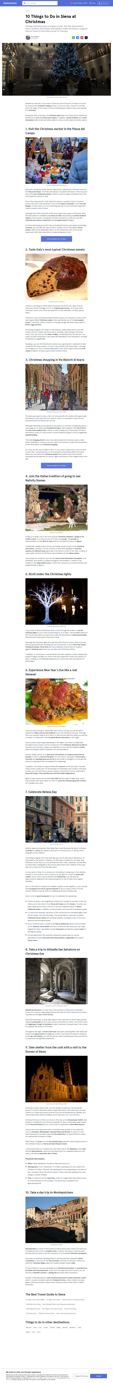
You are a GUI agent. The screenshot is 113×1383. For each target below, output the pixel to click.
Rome (35, 1327)
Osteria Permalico (34, 901)
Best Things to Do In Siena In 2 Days (52, 1309)
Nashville (65, 1327)
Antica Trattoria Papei (35, 924)
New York (28, 1327)
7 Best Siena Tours (31, 1313)
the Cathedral (74, 1115)
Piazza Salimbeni (57, 647)
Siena (27, 10)
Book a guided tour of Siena (56, 239)
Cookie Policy (35, 1378)
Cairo (33, 1332)
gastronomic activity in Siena (56, 351)
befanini (28, 891)
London (46, 1327)
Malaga (59, 1327)
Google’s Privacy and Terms (49, 1378)
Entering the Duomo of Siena (35, 1120)
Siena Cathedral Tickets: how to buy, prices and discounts (59, 1304)
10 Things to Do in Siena (53, 1299)
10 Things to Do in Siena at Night (35, 1299)
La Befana (82, 848)
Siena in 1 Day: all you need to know (66, 1313)
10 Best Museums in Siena (33, 1309)
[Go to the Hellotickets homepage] (10, 3)
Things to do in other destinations (47, 1322)
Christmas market (78, 189)
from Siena (38, 1253)
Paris (40, 1327)
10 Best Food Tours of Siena (46, 1313)
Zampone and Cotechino (34, 747)
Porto (38, 1332)
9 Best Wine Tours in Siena (33, 1304)
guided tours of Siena (40, 208)
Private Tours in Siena (70, 1309)
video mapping (78, 654)
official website (52, 1172)
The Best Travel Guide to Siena (45, 1294)
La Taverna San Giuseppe (36, 912)
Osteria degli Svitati (35, 935)
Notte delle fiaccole (74, 1012)
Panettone (35, 322)
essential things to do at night (58, 633)
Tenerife (52, 1327)
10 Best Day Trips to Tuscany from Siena (73, 1299)
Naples (28, 1332)
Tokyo (79, 1327)
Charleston (73, 1327)
